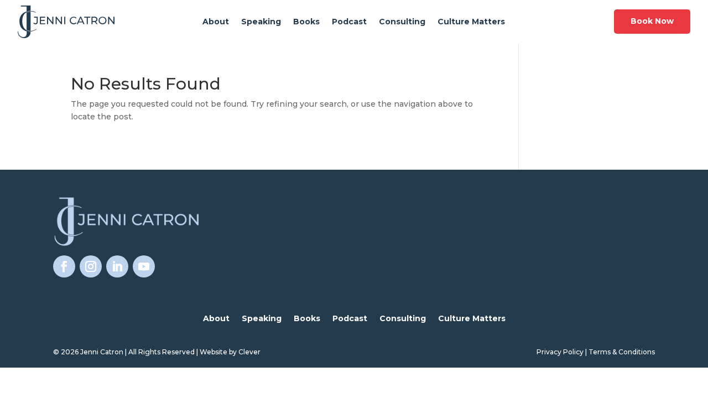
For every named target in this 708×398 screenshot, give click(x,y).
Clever (249, 352)
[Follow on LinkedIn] (117, 266)
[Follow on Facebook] (64, 266)
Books (306, 22)
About (215, 22)
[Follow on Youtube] (144, 266)
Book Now (652, 21)
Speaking (261, 22)
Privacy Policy (560, 352)
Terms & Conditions (622, 352)
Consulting (402, 22)
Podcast (349, 22)
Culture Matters (471, 22)
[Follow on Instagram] (91, 266)
